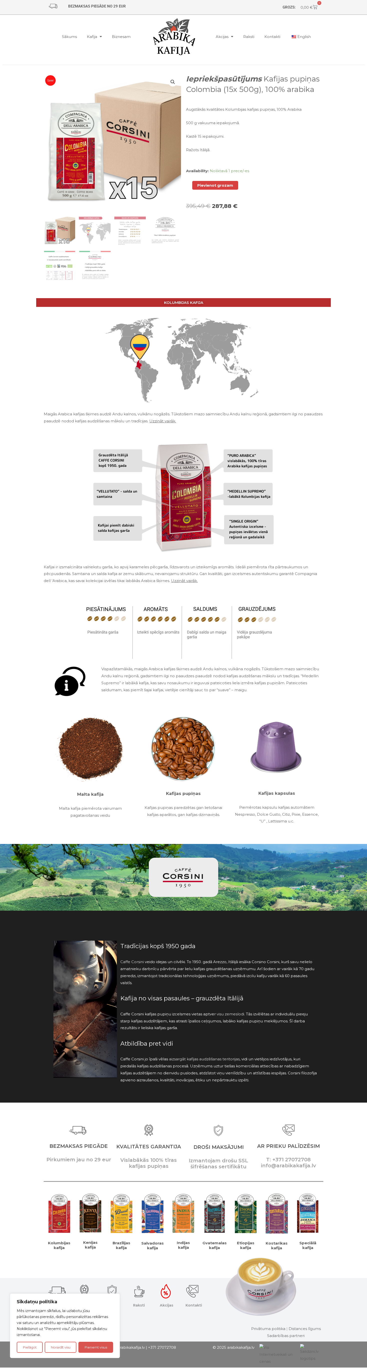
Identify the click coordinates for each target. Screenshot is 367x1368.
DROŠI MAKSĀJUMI (218, 1147)
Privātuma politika (268, 1328)
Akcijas (222, 36)
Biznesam (121, 36)
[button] (172, 81)
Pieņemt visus (96, 1347)
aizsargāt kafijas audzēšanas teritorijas (204, 1059)
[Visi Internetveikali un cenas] (277, 1354)
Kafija (92, 36)
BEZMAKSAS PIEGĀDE (78, 1146)
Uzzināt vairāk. (162, 421)
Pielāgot (30, 1347)
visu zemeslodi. (231, 1014)
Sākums (69, 36)
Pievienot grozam (215, 185)
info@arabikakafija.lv (126, 1347)
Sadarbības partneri (286, 1335)
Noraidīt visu (60, 1347)
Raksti (248, 36)
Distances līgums (305, 1328)
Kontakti (272, 36)
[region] (65, 1326)
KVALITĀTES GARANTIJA (148, 1147)
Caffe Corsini (132, 961)
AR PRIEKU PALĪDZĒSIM (288, 1146)
